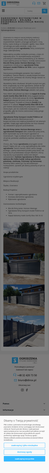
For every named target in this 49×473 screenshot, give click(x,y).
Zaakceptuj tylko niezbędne (24, 445)
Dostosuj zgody (24, 452)
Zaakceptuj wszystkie (24, 459)
